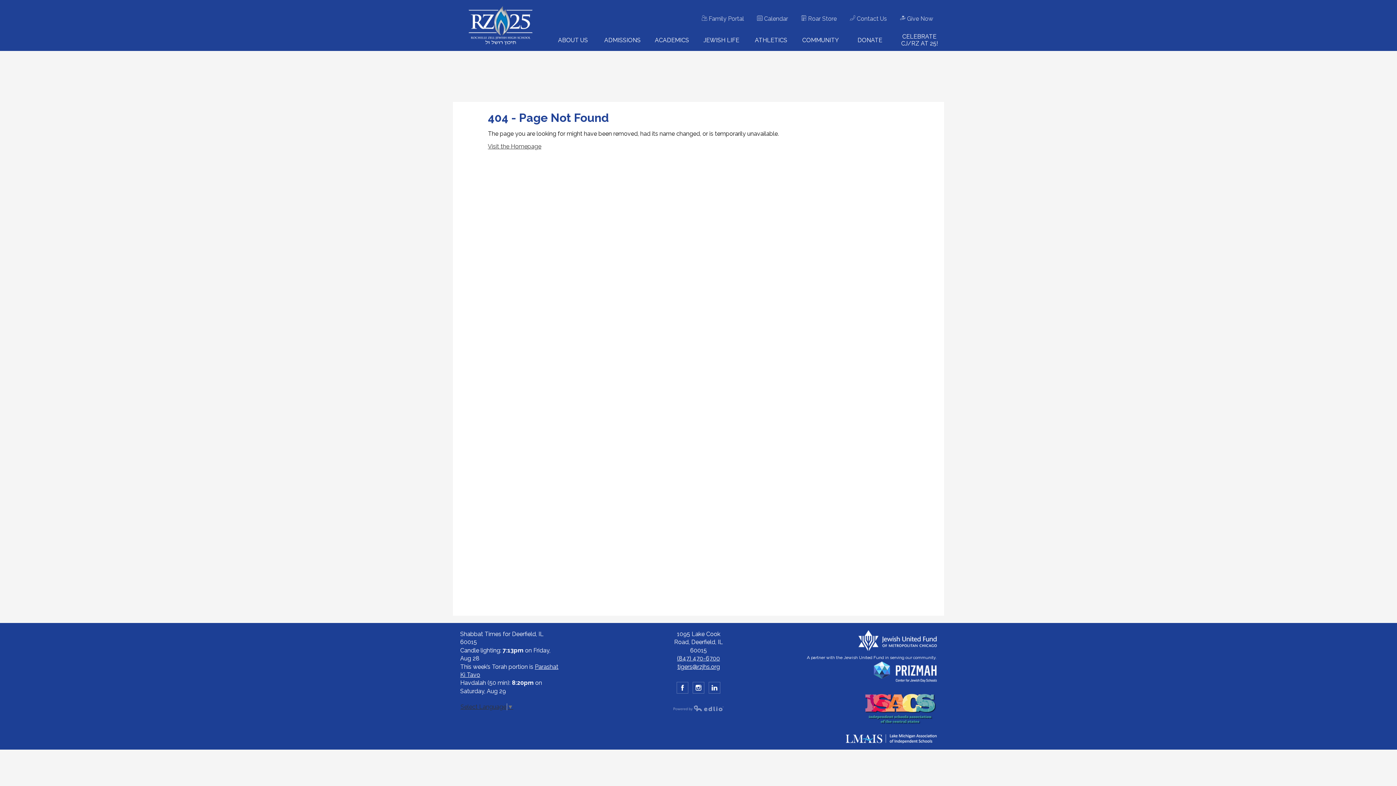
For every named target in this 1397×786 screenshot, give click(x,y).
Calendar (775, 18)
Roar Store (822, 18)
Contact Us (871, 18)
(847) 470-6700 (698, 658)
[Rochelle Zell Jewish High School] (500, 25)
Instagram (698, 688)
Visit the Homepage (514, 146)
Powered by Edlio (698, 708)
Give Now (919, 18)
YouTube (714, 688)
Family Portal (725, 18)
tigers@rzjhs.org (698, 666)
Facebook (682, 688)
